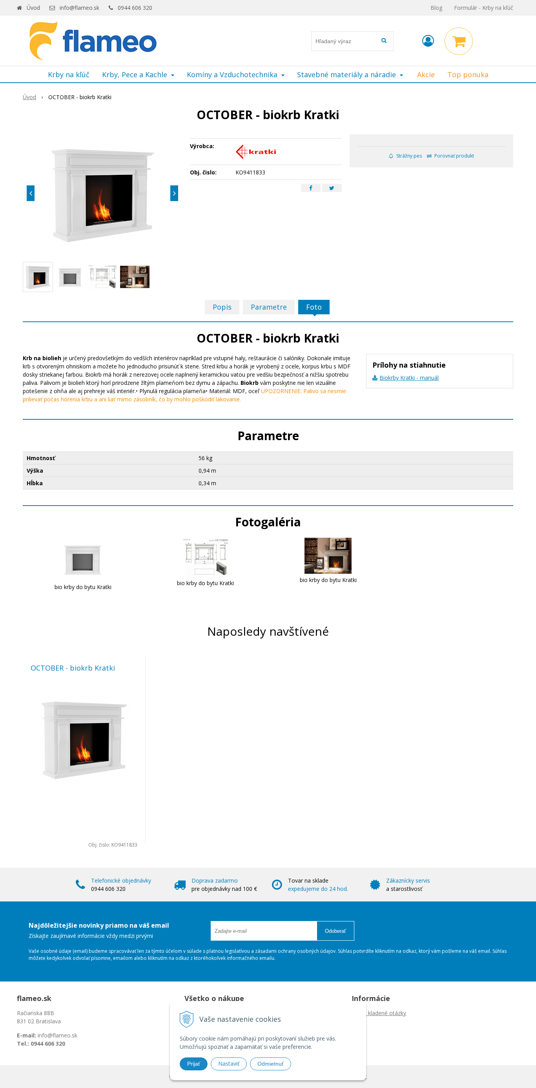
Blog (436, 7)
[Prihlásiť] (428, 41)
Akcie (426, 74)
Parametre (269, 307)
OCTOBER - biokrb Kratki (73, 668)
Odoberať (335, 931)
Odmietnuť (270, 1064)
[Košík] (459, 41)
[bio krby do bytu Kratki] (82, 558)
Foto (314, 307)
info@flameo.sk (79, 7)
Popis (222, 307)
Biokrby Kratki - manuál (409, 377)
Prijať (193, 1064)
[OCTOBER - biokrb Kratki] (102, 193)
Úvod (33, 7)
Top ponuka (468, 74)
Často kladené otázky (379, 1013)
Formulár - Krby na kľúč (483, 7)
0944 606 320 (135, 7)
